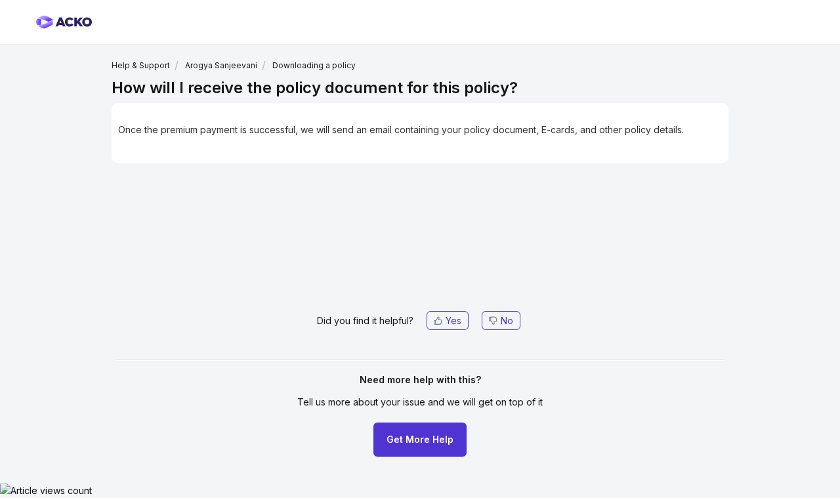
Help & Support (141, 65)
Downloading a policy (314, 65)
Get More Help (420, 439)
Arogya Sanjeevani (221, 65)
